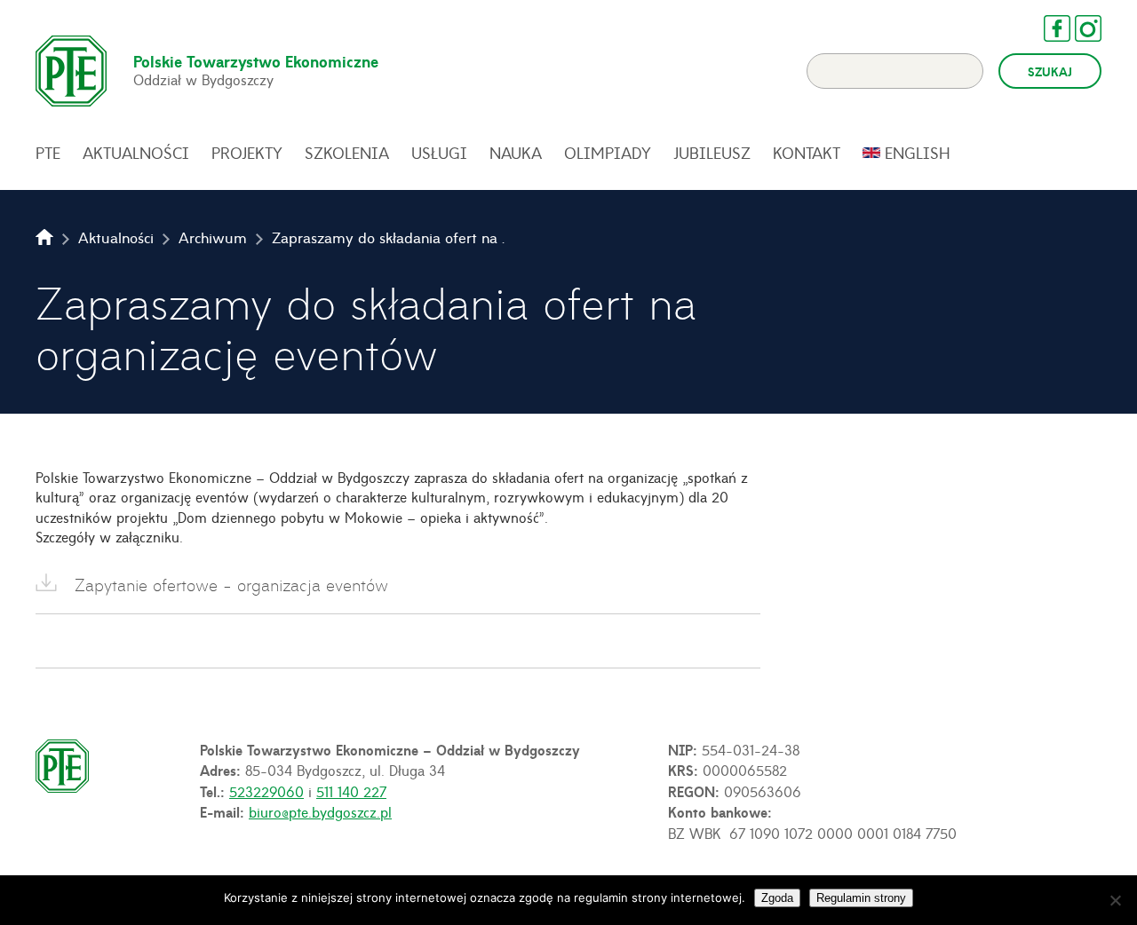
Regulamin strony (861, 898)
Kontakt (806, 152)
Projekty (246, 152)
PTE (48, 152)
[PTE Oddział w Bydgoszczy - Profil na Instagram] (1079, 28)
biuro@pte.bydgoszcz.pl (320, 811)
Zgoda (777, 898)
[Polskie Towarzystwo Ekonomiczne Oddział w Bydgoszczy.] (44, 237)
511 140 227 (351, 791)
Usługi (439, 152)
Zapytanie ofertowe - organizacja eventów (231, 584)
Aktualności (136, 152)
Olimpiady (607, 152)
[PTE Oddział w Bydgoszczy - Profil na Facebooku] (1048, 28)
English (917, 152)
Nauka (515, 152)
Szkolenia (347, 152)
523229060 (266, 791)
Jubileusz (712, 152)
